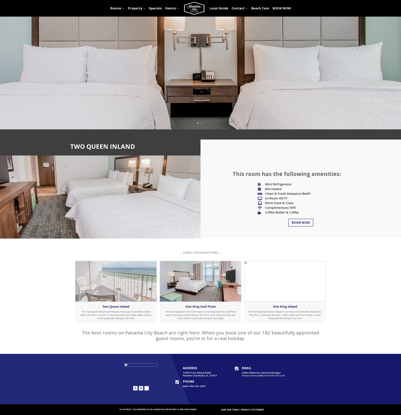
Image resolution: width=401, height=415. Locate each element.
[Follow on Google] (146, 388)
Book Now (301, 222)
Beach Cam (260, 8)
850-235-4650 (198, 386)
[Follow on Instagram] (141, 388)
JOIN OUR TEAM (229, 409)
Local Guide (218, 8)
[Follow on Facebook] (135, 388)
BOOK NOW (282, 8)
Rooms (115, 8)
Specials (155, 8)
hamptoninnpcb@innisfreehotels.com (263, 375)
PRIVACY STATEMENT (252, 409)
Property (135, 8)
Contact (238, 8)
